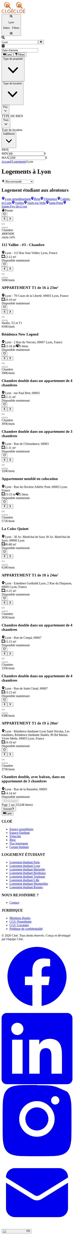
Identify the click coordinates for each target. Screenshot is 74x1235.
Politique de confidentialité (26, 928)
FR (28, 1231)
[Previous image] (4, 219)
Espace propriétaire (21, 829)
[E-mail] (37, 1227)
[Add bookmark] (4, 214)
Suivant (7, 809)
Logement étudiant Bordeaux (27, 873)
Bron (37, 199)
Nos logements (18, 843)
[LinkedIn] (37, 1083)
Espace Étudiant (19, 832)
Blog (12, 840)
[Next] (3, 227)
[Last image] (6, 227)
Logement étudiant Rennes (26, 887)
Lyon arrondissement (18, 199)
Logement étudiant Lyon (24, 866)
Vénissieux (50, 199)
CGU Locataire (19, 925)
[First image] (3, 224)
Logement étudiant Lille (24, 880)
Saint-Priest (56, 203)
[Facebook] (37, 1011)
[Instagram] (37, 1155)
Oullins (19, 203)
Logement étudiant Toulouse (27, 876)
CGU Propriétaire (20, 921)
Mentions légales (19, 918)
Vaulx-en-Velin (36, 203)
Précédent (11, 800)
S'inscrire (15, 836)
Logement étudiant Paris (24, 862)
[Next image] (10, 219)
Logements (19, 161)
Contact (14, 902)
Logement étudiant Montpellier (28, 883)
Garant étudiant (19, 847)
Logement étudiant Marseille (27, 869)
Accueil (6, 161)
